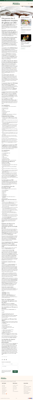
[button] (1, 3)
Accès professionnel (15, 391)
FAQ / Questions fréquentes (27, 386)
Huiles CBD (3, 385)
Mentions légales (26, 391)
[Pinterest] (6, 359)
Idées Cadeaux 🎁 (4, 393)
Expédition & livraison (26, 387)
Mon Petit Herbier (7, 398)
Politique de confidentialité (27, 390)
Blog (13, 390)
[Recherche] (28, 3)
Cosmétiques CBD (4, 390)
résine (5, 90)
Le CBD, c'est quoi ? (15, 385)
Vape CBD (3, 392)
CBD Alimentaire (4, 391)
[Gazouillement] (4, 359)
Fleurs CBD (3, 386)
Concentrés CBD (4, 387)
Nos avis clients (15, 387)
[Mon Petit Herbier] (16, 3)
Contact (25, 385)
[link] (16, 378)
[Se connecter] (30, 3)
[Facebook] (2, 359)
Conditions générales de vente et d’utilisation (27, 393)
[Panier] (31, 3)
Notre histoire (14, 386)
